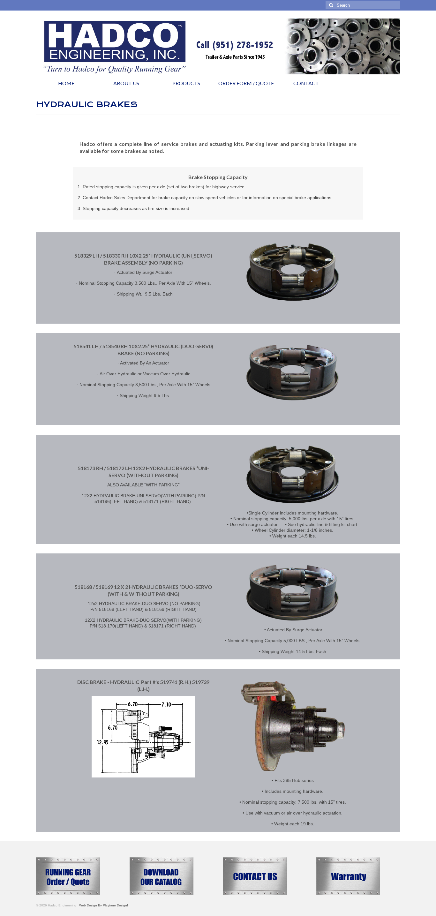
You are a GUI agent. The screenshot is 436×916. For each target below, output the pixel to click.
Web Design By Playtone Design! (102, 905)
